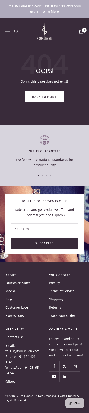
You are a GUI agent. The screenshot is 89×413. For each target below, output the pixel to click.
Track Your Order (62, 315)
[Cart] (81, 32)
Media (10, 291)
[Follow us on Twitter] (64, 366)
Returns (55, 307)
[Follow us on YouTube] (54, 376)
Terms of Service (61, 291)
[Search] (16, 32)
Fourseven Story (17, 283)
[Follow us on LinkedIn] (64, 376)
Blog (8, 299)
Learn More (50, 11)
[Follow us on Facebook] (54, 366)
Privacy (54, 283)
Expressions (14, 315)
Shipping (56, 299)
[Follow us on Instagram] (75, 366)
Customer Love (16, 307)
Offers (10, 381)
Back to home (44, 97)
